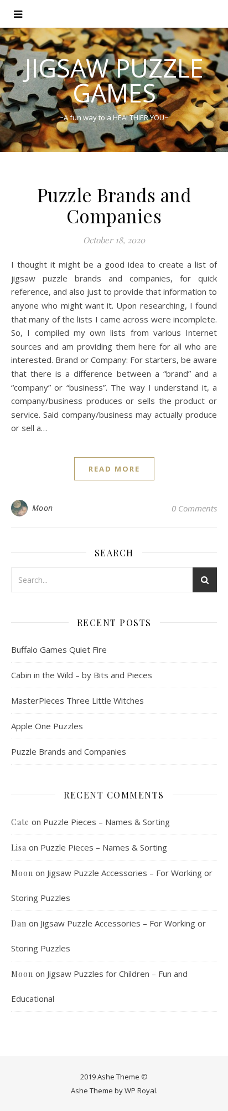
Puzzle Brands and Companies (114, 205)
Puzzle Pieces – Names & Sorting (106, 821)
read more (114, 469)
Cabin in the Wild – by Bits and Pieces (81, 674)
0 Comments (194, 508)
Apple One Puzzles (47, 725)
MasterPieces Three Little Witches (77, 700)
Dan (19, 923)
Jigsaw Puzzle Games (114, 80)
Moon (42, 508)
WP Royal (140, 1090)
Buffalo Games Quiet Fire (59, 649)
